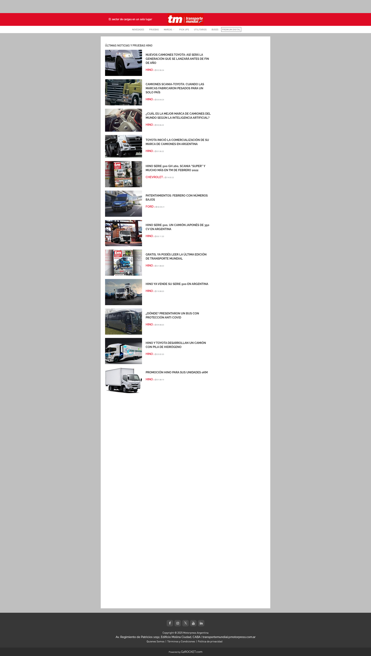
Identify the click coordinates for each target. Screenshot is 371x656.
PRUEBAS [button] (154, 29)
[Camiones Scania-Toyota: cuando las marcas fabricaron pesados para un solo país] (123, 92)
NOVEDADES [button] (138, 29)
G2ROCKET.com (191, 652)
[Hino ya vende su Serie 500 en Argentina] (123, 292)
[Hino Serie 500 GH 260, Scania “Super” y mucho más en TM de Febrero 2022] (123, 174)
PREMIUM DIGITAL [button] (231, 29)
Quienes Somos (155, 641)
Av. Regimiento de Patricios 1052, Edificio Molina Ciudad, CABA (158, 637)
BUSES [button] (215, 29)
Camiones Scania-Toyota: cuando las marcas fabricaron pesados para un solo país (175, 88)
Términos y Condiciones (181, 641)
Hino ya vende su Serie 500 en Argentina (177, 284)
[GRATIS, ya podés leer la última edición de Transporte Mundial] (123, 262)
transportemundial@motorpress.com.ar (229, 637)
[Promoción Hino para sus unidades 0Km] (123, 380)
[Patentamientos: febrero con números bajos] (123, 203)
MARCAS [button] (168, 29)
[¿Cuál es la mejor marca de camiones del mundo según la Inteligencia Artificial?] (123, 120)
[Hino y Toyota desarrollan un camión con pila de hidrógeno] (123, 351)
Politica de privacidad (210, 641)
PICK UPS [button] (184, 29)
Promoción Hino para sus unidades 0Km (177, 372)
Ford (149, 206)
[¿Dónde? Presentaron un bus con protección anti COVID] (123, 321)
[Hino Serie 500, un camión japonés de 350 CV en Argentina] (123, 233)
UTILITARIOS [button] (200, 29)
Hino (149, 70)
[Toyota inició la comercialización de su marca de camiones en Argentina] (123, 146)
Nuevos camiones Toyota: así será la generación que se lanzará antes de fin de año (177, 59)
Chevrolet (154, 177)
